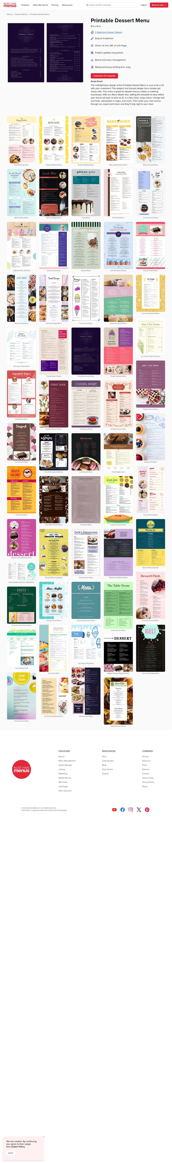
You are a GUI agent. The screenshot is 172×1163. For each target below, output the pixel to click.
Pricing (54, 5)
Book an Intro (158, 5)
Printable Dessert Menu (39, 14)
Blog (104, 765)
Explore (105, 774)
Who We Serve (40, 5)
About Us (146, 761)
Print (104, 757)
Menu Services (65, 791)
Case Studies (108, 761)
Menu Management (67, 761)
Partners (145, 769)
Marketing (63, 774)
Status (145, 786)
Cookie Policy (18, 1146)
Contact (145, 774)
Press (144, 765)
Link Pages (63, 786)
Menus (10, 14)
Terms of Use (147, 778)
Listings (62, 769)
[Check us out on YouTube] (114, 810)
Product (25, 5)
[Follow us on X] (139, 810)
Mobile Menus (65, 778)
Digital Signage (65, 765)
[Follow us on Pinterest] (147, 810)
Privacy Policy (148, 782)
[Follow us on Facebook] (122, 810)
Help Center (107, 769)
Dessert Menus (21, 14)
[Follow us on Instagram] (131, 810)
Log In (144, 5)
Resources (67, 5)
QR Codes (63, 782)
